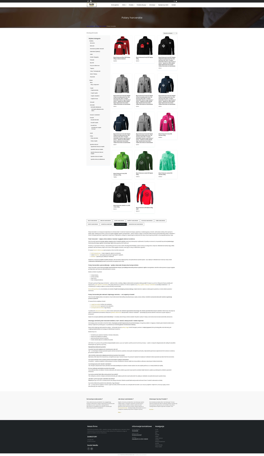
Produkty (131, 5)
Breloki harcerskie (105, 220)
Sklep (119, 412)
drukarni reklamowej (98, 250)
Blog (156, 433)
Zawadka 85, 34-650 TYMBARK (140, 439)
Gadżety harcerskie (132, 220)
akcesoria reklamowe (100, 310)
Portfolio (157, 434)
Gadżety (157, 440)
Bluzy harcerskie (92, 220)
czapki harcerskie (95, 304)
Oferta (123, 5)
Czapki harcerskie (119, 220)
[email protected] (122, 408)
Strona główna (115, 5)
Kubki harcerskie (160, 220)
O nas (156, 429)
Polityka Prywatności (160, 441)
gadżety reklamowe (116, 312)
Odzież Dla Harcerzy (106, 224)
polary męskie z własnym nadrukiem (146, 284)
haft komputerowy (96, 253)
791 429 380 (135, 431)
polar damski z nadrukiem (101, 284)
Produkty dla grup (141, 5)
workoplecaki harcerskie (97, 307)
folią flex (97, 255)
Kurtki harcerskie (93, 224)
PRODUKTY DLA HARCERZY (100, 26)
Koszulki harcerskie (147, 220)
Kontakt (174, 5)
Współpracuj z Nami (163, 5)
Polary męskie (158, 446)
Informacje (152, 5)
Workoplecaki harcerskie (136, 224)
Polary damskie (158, 445)
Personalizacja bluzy (93, 289)
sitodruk (93, 256)
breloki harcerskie (95, 306)
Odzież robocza (159, 438)
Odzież (156, 436)
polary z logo (125, 327)
